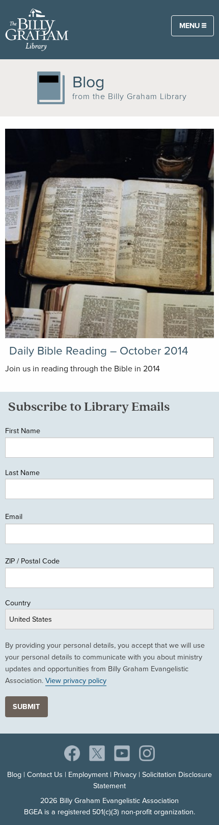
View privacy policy (75, 680)
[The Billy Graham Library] (37, 28)
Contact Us (45, 774)
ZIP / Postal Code (32, 560)
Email (13, 516)
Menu (190, 25)
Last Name (22, 472)
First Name (22, 430)
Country (18, 602)
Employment (88, 774)
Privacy (125, 774)
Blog (14, 774)
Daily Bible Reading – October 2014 (98, 350)
